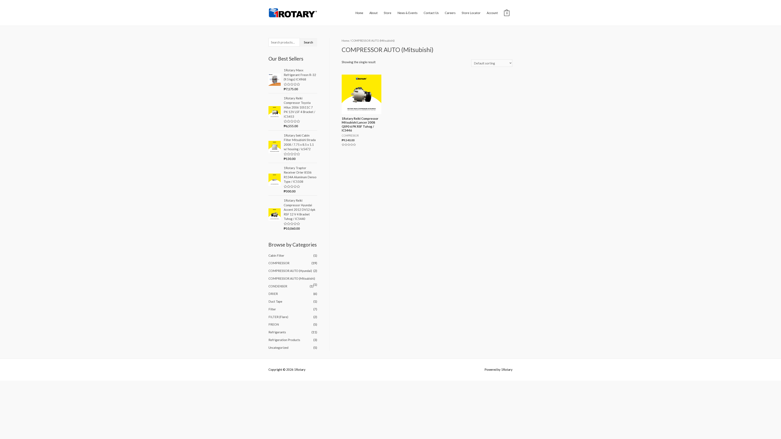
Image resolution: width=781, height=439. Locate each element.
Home (359, 13)
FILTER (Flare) (278, 317)
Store (387, 13)
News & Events (407, 13)
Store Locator (471, 13)
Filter (272, 309)
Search (308, 42)
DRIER (273, 294)
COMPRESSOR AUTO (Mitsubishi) (291, 278)
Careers (450, 13)
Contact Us (431, 13)
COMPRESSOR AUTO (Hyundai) (290, 271)
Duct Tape (275, 301)
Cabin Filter (276, 255)
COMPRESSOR (278, 263)
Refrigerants (277, 332)
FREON (273, 324)
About (373, 13)
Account (492, 13)
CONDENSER (277, 286)
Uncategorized (278, 347)
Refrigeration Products (284, 340)
